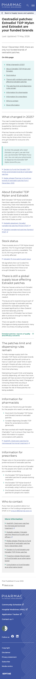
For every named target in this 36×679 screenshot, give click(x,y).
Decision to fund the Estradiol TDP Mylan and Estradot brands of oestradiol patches (17, 172)
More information (13, 105)
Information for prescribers (16, 97)
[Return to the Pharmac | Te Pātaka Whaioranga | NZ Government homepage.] (11, 5)
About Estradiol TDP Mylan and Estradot (18, 70)
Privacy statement (9, 657)
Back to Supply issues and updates (19, 13)
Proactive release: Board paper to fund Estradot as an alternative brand (18, 558)
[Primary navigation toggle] (32, 5)
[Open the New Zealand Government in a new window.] (18, 674)
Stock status (11, 75)
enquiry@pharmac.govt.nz (21, 511)
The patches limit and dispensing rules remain (18, 87)
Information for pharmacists (17, 92)
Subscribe (6, 662)
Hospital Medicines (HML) (13, 610)
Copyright (6, 648)
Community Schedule (11, 605)
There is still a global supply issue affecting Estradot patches (19, 81)
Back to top (8, 585)
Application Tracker (10, 614)
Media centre (7, 666)
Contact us (7, 619)
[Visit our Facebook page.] (12, 636)
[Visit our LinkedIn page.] (17, 636)
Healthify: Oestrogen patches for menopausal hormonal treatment (17, 525)
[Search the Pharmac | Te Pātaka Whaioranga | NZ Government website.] (27, 5)
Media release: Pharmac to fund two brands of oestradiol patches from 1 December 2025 (18, 543)
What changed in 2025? (15, 65)
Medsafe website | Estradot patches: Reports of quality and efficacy (17, 534)
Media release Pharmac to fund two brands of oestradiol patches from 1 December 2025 (16, 180)
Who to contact (12, 101)
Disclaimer (6, 652)
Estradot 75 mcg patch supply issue (17, 259)
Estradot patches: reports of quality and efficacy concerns (16, 334)
